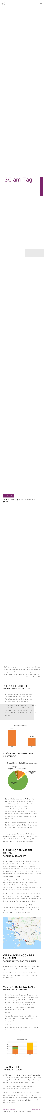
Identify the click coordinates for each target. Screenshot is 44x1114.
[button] (41, 3)
